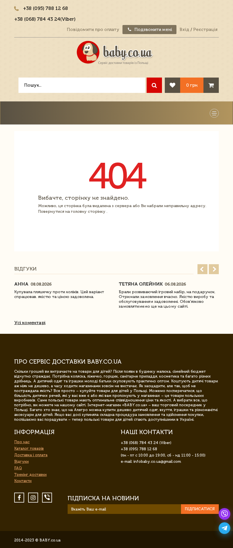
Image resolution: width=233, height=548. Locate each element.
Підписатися (200, 509)
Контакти (23, 481)
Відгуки (21, 461)
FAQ (18, 468)
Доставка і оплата (30, 455)
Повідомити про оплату (93, 29)
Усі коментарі (29, 322)
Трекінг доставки (30, 474)
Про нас (22, 442)
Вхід (184, 29)
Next (214, 269)
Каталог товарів (29, 448)
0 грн (191, 85)
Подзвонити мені (152, 29)
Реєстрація (205, 29)
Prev (202, 269)
